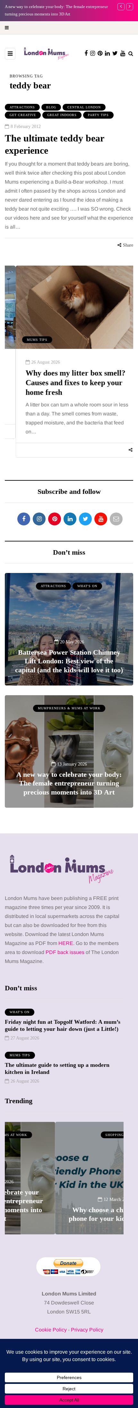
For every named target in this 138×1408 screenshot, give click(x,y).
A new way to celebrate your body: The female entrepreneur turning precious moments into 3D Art (69, 783)
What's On (87, 586)
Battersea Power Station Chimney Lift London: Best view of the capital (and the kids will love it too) (69, 661)
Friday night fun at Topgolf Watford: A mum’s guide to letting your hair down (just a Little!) (62, 1025)
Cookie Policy (51, 1329)
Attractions (22, 107)
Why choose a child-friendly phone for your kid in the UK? (64, 1214)
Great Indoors (62, 115)
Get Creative (23, 115)
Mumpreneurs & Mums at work (69, 708)
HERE (65, 943)
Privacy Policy (87, 1329)
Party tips (98, 115)
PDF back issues (66, 952)
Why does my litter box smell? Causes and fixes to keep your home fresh (65, 382)
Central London (84, 107)
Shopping (64, 1135)
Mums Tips (26, 339)
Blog (51, 107)
